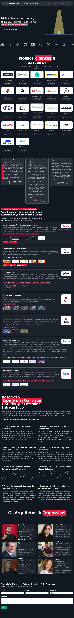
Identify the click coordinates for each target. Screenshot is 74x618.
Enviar (4, 607)
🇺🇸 (25, 3)
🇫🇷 (30, 3)
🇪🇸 (27, 3)
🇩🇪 (33, 3)
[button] (52, 593)
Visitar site (8, 83)
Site (4, 241)
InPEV (11, 265)
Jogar (5, 265)
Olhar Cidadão (20, 265)
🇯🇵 (38, 3)
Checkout (12, 241)
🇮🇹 (36, 3)
